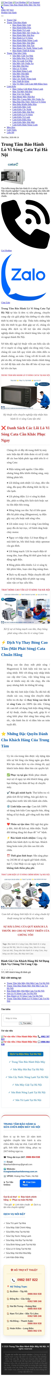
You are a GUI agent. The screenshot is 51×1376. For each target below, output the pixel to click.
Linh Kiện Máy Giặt (21, 107)
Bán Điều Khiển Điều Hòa (24, 104)
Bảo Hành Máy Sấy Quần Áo (25, 33)
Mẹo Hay (11, 127)
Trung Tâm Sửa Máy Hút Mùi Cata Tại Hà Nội (28, 983)
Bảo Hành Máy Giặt (21, 25)
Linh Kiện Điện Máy (15, 1257)
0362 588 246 (35, 1301)
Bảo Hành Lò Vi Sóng (22, 38)
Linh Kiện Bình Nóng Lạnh (25, 125)
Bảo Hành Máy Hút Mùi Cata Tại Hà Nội (25, 991)
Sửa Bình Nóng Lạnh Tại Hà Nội (21, 1244)
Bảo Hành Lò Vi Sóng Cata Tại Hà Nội (24, 996)
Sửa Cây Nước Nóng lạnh (24, 79)
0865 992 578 (35, 1331)
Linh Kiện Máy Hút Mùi (23, 122)
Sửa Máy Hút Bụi (20, 66)
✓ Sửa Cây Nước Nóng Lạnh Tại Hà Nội (27, 1077)
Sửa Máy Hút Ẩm (20, 76)
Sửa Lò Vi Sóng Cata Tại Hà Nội (22, 993)
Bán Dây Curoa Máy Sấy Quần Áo (28, 99)
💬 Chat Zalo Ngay (29, 1183)
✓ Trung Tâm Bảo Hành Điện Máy (27, 1061)
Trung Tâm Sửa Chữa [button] (16, 53)
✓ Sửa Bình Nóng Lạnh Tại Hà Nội (26, 1092)
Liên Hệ (10, 132)
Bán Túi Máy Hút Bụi (22, 91)
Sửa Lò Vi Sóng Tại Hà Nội (18, 1249)
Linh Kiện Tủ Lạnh (21, 117)
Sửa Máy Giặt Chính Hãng (18, 1227)
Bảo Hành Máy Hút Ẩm (23, 45)
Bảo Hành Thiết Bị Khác (23, 50)
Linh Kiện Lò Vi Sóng (22, 114)
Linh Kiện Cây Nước (22, 109)
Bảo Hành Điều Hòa (21, 27)
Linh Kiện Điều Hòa (21, 119)
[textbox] (17, 1018)
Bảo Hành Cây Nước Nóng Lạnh (27, 48)
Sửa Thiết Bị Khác (20, 81)
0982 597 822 (25, 1280)
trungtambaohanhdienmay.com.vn (20, 1171)
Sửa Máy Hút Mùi (20, 73)
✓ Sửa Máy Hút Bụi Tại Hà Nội (27, 1069)
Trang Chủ (11, 20)
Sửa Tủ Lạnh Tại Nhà (22, 61)
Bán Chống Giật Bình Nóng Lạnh (27, 89)
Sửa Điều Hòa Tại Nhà (22, 58)
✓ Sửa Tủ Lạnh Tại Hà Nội (27, 1100)
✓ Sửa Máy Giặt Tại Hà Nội (27, 1084)
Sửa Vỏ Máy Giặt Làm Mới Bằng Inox (29, 84)
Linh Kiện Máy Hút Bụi (23, 112)
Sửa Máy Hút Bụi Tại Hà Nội (19, 1240)
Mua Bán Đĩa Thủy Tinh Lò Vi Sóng (29, 102)
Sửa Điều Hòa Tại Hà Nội (17, 1232)
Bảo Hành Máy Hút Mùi (23, 43)
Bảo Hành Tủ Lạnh (21, 30)
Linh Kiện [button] (11, 86)
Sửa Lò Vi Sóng (19, 68)
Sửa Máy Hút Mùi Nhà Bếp (18, 1253)
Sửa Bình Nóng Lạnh (22, 71)
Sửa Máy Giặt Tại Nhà (22, 56)
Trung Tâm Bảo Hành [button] (17, 22)
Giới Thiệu (12, 130)
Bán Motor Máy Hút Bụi (23, 96)
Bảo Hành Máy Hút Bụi (23, 35)
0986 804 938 (33, 1157)
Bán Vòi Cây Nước (21, 94)
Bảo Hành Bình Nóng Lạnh (25, 40)
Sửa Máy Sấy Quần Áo (23, 63)
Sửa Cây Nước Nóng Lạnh (18, 1236)
